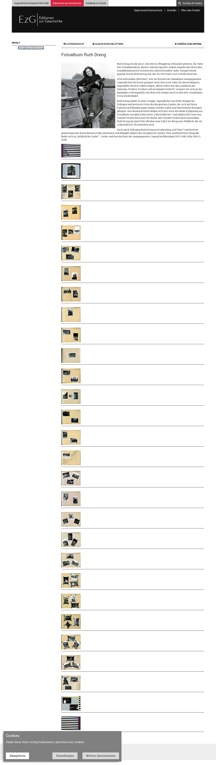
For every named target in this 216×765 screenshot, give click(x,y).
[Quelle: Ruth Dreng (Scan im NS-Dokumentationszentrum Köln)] (72, 150)
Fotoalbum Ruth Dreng (31, 47)
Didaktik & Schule (96, 3)
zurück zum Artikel (189, 43)
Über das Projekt (190, 10)
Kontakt (171, 10)
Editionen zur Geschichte (67, 3)
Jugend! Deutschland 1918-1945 (31, 3)
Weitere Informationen (100, 756)
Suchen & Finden (192, 3)
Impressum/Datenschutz (148, 10)
